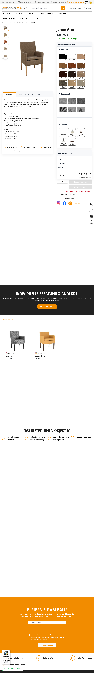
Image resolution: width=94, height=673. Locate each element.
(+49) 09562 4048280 (76, 2)
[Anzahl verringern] (58, 182)
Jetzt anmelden (47, 645)
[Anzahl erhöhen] (66, 182)
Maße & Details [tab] (23, 95)
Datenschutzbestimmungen (48, 635)
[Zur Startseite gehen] (14, 8)
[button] (12, 669)
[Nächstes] (5, 58)
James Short (40, 356)
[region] (27, 56)
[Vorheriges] (5, 26)
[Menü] (9, 651)
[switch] (6, 662)
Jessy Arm (9, 356)
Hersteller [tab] (36, 95)
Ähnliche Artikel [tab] (8, 319)
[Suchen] (63, 8)
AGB (52, 637)
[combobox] (45, 8)
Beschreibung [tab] (9, 95)
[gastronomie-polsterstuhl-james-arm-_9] (32, 56)
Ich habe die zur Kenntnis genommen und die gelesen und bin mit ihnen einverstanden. (47, 637)
